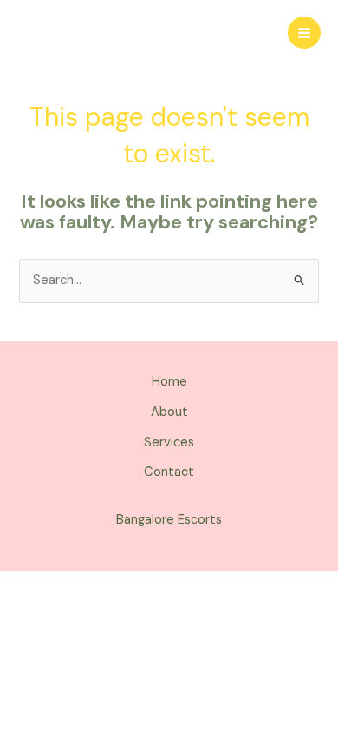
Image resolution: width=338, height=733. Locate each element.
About (169, 412)
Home (169, 381)
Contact (169, 472)
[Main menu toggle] (304, 33)
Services (169, 442)
